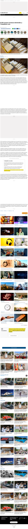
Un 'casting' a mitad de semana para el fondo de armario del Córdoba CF (20, 433)
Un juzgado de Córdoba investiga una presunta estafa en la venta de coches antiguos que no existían (7, 422)
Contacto (14, 527)
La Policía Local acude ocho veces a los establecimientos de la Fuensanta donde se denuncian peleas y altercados (20, 386)
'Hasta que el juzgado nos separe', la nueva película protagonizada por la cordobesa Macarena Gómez (6, 433)
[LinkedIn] (18, 28)
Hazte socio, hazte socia (13, 335)
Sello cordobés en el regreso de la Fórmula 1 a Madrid (7, 444)
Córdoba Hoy (3, 14)
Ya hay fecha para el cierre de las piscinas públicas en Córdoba (20, 444)
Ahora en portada (3, 400)
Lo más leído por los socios (4, 350)
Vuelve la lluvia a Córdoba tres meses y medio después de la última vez (20, 397)
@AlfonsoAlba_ (2, 57)
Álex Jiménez (15, 434)
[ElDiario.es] (25, 14)
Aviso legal (14, 526)
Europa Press (15, 372)
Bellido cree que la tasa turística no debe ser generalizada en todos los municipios (20, 371)
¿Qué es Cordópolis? (14, 525)
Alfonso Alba (2, 387)
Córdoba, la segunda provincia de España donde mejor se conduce (6, 386)
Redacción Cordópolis (3, 361)
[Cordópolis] (4, 517)
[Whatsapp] (12, 28)
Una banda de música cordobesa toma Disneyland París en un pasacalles (19, 455)
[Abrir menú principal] (27, 12)
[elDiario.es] (4, 518)
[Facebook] (14, 28)
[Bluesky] (15, 28)
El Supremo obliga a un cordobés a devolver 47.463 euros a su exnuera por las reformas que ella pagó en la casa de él (7, 372)
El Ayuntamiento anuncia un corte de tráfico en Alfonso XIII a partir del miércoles (20, 466)
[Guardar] (20, 28)
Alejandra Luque (2, 373)
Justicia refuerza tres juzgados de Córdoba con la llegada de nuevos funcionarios (7, 455)
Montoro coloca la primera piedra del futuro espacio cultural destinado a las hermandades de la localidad (20, 360)
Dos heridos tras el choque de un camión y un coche (7, 397)
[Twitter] (17, 28)
